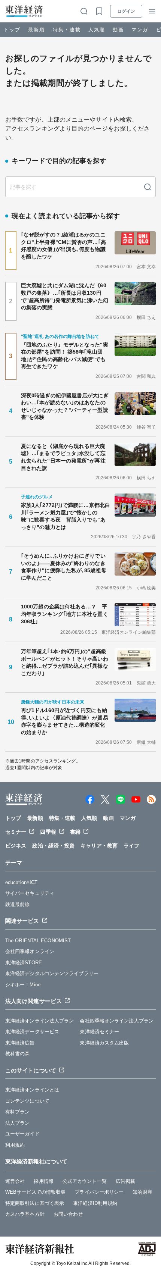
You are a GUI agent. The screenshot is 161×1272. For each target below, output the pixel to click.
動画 (118, 29)
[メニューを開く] (152, 11)
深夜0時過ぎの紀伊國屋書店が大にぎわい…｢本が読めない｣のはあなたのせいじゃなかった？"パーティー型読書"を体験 (65, 406)
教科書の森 (17, 1053)
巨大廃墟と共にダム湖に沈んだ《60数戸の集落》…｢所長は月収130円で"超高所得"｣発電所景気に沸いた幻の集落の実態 (64, 296)
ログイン (126, 11)
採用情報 (43, 1181)
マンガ (139, 29)
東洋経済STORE (23, 962)
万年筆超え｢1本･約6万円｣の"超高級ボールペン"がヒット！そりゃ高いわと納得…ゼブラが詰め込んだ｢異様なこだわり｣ (64, 662)
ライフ (131, 846)
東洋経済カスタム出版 (104, 1043)
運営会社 (15, 1181)
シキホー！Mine (22, 984)
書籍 (75, 832)
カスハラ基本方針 (25, 1214)
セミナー (15, 832)
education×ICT (21, 882)
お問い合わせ (68, 1214)
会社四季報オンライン (29, 951)
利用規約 (15, 1145)
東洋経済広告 (20, 1043)
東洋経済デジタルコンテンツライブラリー (51, 973)
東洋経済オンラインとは (32, 1090)
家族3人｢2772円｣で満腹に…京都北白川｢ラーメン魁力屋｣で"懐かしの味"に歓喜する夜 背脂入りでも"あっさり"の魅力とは (65, 516)
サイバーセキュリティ (29, 893)
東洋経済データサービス (32, 1031)
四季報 (48, 832)
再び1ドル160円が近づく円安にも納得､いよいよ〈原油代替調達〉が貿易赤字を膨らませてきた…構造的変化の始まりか (64, 721)
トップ (12, 29)
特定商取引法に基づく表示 (34, 1203)
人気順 (96, 29)
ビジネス (15, 846)
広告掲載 (125, 1181)
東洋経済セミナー (99, 1031)
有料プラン (17, 1112)
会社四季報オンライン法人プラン (117, 1021)
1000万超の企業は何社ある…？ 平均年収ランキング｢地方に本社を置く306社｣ (64, 614)
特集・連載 (67, 29)
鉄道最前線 (17, 904)
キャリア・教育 (99, 846)
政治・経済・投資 (53, 846)
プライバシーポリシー (99, 1192)
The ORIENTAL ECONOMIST (38, 940)
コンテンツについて (27, 1101)
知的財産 (142, 1192)
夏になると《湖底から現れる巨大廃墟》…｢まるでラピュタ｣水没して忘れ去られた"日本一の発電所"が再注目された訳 (63, 457)
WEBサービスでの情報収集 (35, 1192)
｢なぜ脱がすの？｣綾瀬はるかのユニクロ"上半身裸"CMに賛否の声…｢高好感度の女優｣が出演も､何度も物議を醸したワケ (63, 246)
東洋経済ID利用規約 (95, 1203)
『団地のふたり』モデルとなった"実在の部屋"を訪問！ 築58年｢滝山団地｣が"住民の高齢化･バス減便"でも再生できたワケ (64, 356)
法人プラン (17, 1123)
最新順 (36, 29)
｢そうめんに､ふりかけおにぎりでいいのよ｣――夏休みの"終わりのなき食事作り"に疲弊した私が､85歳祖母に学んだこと (63, 567)
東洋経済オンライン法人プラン (39, 1021)
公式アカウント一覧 (85, 1181)
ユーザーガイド (22, 1134)
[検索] (147, 187)
